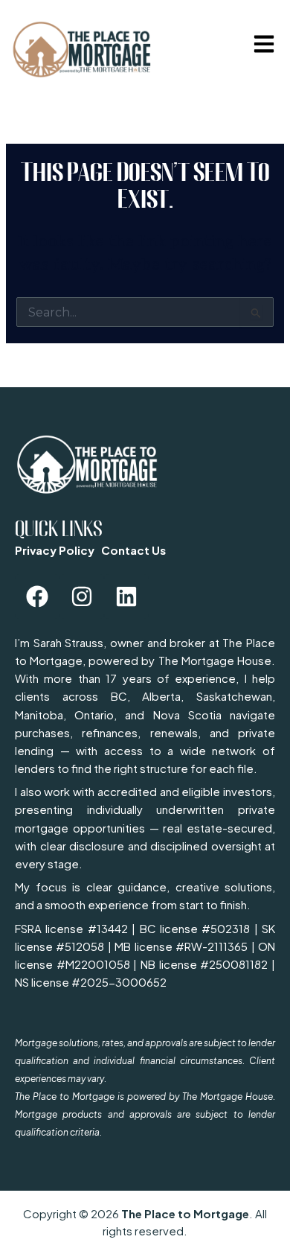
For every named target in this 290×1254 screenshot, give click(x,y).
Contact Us (133, 550)
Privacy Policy (54, 550)
